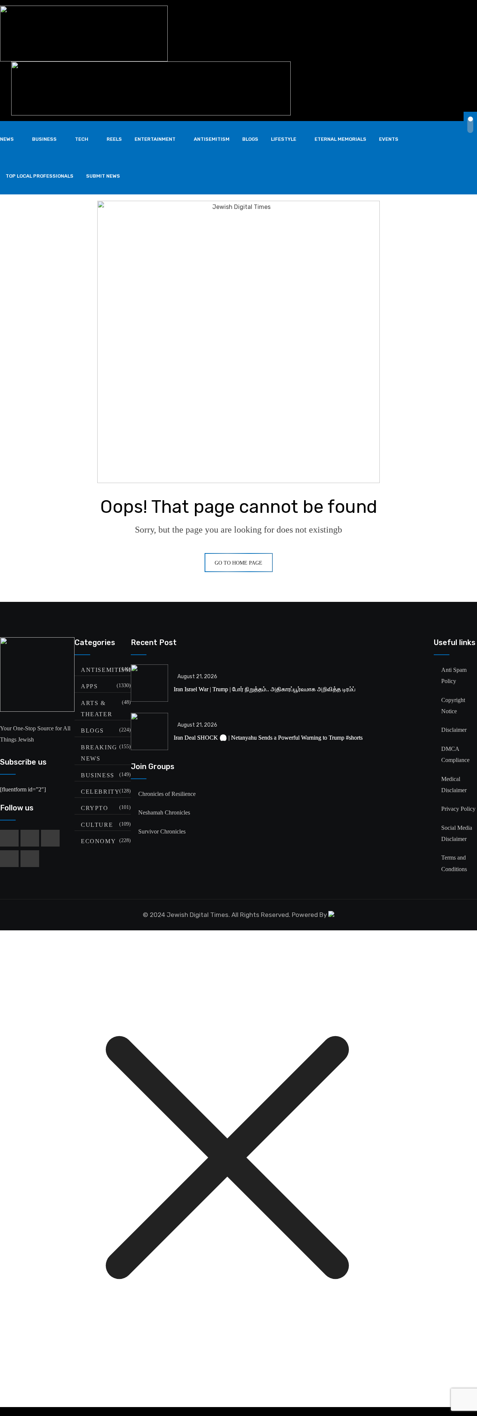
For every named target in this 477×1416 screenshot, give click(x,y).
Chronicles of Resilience (167, 794)
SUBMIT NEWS (103, 176)
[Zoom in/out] (238, 1408)
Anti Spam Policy (454, 675)
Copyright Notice (453, 705)
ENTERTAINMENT (155, 139)
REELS (114, 139)
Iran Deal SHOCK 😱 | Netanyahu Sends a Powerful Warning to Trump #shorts (268, 737)
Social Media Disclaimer (456, 833)
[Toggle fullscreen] (238, 1409)
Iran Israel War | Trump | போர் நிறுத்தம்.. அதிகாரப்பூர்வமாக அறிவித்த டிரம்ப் (265, 689)
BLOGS (250, 139)
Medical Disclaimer (454, 784)
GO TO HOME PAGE (238, 563)
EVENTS (388, 139)
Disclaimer (454, 730)
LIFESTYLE (283, 139)
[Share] (238, 1411)
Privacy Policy (458, 809)
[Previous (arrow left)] (238, 1414)
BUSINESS (44, 139)
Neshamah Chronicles (164, 812)
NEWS (7, 139)
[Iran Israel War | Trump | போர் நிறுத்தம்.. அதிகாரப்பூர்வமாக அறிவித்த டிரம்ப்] (149, 683)
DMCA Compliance (455, 754)
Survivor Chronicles (162, 831)
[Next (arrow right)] (238, 1415)
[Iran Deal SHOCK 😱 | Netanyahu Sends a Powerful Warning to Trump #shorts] (149, 731)
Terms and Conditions (454, 863)
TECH (81, 139)
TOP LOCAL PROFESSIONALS (39, 176)
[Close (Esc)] (238, 1412)
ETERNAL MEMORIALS (340, 139)
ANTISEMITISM (212, 139)
